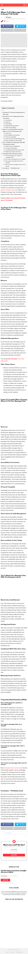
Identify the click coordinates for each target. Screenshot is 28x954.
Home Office (9, 124)
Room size (8, 133)
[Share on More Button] (13, 30)
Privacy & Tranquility (11, 137)
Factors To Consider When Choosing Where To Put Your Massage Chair (13, 130)
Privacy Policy (19, 952)
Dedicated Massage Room (12, 125)
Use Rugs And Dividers (11, 148)
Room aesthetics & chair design (14, 140)
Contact (12, 952)
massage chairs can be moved (13, 768)
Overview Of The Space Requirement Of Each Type (14, 113)
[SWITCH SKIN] (24, 5)
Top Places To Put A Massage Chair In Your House (13, 117)
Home (7, 952)
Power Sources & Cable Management (15, 138)
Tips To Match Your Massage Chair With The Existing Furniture (14, 143)
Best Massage (12, 359)
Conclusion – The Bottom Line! (11, 168)
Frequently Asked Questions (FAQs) (12, 153)
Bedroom (8, 122)
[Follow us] (26, 5)
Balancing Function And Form (13, 151)
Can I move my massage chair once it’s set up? (15, 165)
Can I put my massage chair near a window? (14, 161)
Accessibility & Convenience (13, 135)
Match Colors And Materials (13, 146)
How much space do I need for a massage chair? (14, 156)
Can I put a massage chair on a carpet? (15, 159)
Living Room (9, 120)
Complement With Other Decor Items (15, 150)
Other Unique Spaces (11, 127)
